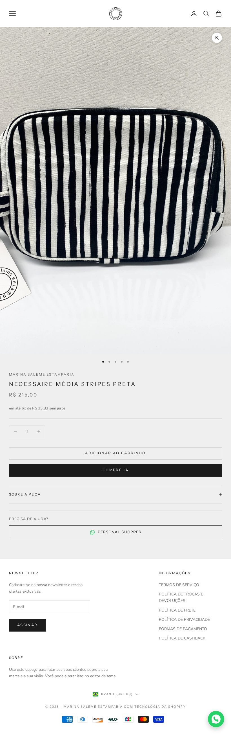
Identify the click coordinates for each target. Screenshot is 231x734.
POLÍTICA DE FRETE (177, 610)
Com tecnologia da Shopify (155, 707)
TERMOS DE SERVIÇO (179, 585)
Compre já (115, 470)
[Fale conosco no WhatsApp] (216, 719)
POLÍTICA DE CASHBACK (182, 638)
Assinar (27, 625)
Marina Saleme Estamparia (41, 374)
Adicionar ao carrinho (115, 453)
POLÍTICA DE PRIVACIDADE (184, 619)
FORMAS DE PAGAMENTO (183, 629)
